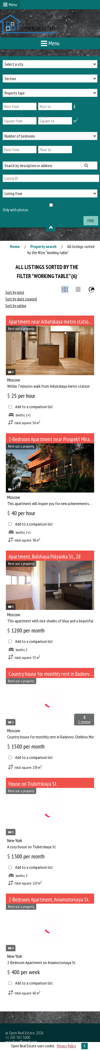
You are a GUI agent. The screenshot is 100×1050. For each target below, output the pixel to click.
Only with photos (15, 209)
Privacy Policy (66, 1045)
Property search (43, 246)
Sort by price (14, 292)
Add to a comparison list (34, 406)
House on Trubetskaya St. (33, 783)
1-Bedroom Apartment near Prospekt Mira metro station (51, 439)
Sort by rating (15, 305)
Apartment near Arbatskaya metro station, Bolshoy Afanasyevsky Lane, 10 (51, 321)
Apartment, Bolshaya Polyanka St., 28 (45, 556)
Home (15, 246)
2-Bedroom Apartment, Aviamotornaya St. (49, 899)
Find (90, 220)
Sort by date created (21, 298)
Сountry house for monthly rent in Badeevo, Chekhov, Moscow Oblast (51, 673)
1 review (84, 721)
